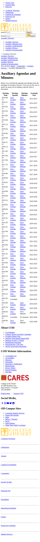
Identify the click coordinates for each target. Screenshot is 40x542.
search (3, 32)
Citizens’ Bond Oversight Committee (18, 334)
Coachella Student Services (14, 413)
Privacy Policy (10, 368)
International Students (8, 508)
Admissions (5, 447)
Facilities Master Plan (12, 336)
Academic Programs (8, 439)
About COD (9, 3)
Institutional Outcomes (13, 342)
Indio (7, 417)
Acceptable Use (10, 356)
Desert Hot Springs (12, 415)
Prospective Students (8, 526)
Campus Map (10, 5)
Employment (5, 393)
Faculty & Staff (6, 482)
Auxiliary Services (7, 38)
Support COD (18, 393)
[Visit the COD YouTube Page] (7, 404)
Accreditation (10, 332)
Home (13, 66)
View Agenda (13, 99)
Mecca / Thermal (11, 419)
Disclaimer (9, 362)
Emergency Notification (13, 364)
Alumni (3, 456)
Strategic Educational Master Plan (17, 338)
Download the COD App (14, 344)
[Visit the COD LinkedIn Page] (13, 404)
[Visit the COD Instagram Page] (5, 404)
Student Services (7, 534)
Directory (8, 7)
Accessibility (9, 358)
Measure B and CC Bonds (14, 340)
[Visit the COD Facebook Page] (2, 404)
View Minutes (23, 99)
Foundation (5, 499)
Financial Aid (5, 491)
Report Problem (10, 370)
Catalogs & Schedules (8, 465)
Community (21, 66)
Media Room (10, 366)
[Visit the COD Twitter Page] (10, 404)
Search (29, 32)
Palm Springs (10, 423)
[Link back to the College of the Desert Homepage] (16, 30)
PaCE (7, 421)
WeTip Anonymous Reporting (15, 346)
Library (3, 517)
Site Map (8, 372)
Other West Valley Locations (15, 425)
